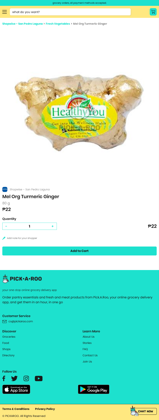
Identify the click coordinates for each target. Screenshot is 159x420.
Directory (8, 355)
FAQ (85, 349)
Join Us (87, 361)
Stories (87, 343)
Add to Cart (79, 251)
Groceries (8, 337)
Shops (6, 349)
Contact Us (90, 355)
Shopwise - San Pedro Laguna (22, 24)
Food (5, 343)
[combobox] (70, 11)
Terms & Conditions (15, 409)
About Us (88, 337)
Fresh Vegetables (58, 24)
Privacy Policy (45, 409)
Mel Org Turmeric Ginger (90, 24)
